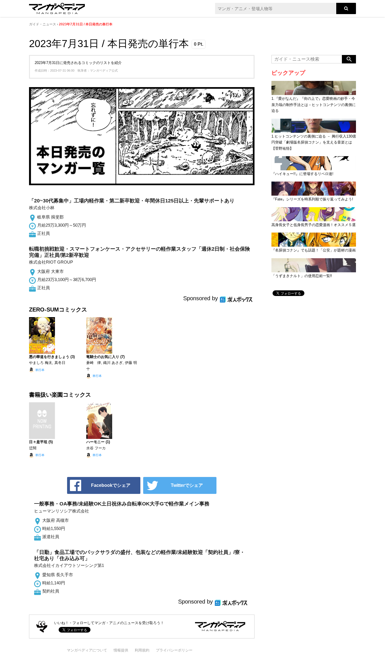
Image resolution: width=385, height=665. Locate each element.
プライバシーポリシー (174, 650)
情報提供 (121, 650)
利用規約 (142, 650)
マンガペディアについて (87, 650)
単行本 (40, 370)
